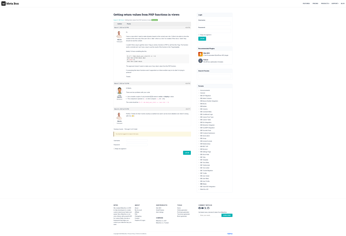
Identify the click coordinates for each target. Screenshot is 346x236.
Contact (137, 218)
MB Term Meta (204, 162)
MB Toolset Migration (206, 170)
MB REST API (204, 146)
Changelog (138, 216)
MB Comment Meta (205, 111)
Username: (117, 140)
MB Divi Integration (205, 122)
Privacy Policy (131, 233)
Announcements (205, 90)
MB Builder (203, 106)
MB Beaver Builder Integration (209, 101)
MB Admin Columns (206, 98)
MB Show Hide (204, 154)
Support (335, 3)
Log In (187, 153)
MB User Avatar (204, 176)
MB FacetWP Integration (207, 127)
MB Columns (204, 109)
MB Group (203, 138)
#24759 (188, 83)
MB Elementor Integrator (207, 125)
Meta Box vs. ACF (161, 220)
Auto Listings (159, 212)
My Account (138, 210)
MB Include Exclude (206, 141)
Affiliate (137, 212)
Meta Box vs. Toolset (162, 223)
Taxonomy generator (183, 214)
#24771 (188, 109)
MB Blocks (203, 103)
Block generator (182, 216)
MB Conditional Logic (206, 114)
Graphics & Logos (140, 220)
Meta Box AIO (204, 189)
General (202, 93)
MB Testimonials (205, 165)
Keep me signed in (120, 148)
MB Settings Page (205, 152)
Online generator (182, 210)
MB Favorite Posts (205, 130)
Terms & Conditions (141, 233)
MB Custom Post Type (206, 117)
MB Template (204, 160)
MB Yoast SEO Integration (207, 186)
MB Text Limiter (204, 168)
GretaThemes (160, 210)
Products (325, 3)
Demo (179, 208)
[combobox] (214, 76)
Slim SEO (158, 208)
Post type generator (183, 212)
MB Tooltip (203, 173)
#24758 (188, 27)
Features (306, 3)
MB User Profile (205, 181)
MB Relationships (205, 144)
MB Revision (204, 149)
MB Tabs (203, 157)
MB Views (121, 20)
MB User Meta (204, 178)
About (136, 208)
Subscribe (227, 215)
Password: (117, 144)
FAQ (136, 214)
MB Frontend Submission (207, 133)
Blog (343, 3)
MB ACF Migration (205, 95)
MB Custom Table (205, 119)
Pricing (315, 3)
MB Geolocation (205, 136)
